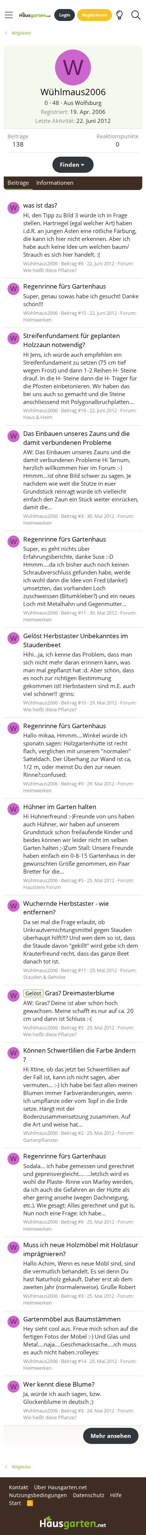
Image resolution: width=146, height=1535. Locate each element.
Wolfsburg (88, 102)
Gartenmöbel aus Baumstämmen (72, 1319)
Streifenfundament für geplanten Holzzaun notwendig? (71, 340)
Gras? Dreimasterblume (70, 993)
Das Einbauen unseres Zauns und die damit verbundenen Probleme (76, 438)
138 (18, 144)
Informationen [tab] (54, 182)
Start (15, 1503)
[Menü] (9, 14)
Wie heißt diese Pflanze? (50, 270)
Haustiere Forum (42, 887)
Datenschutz (88, 1495)
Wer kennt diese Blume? (58, 1384)
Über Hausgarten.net (60, 1487)
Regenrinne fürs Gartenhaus (64, 286)
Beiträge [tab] (18, 182)
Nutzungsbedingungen (38, 1495)
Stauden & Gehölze (44, 977)
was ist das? (40, 205)
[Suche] (136, 15)
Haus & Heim (37, 417)
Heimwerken (37, 319)
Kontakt (18, 1487)
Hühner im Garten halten (59, 806)
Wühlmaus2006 (40, 263)
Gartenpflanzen (40, 1140)
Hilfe (116, 1495)
